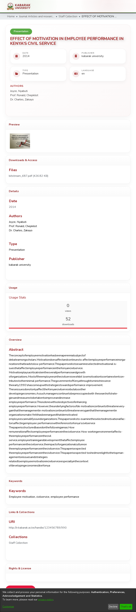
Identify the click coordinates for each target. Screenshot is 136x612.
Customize (8, 606)
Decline (113, 606)
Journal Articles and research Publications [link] (36, 16)
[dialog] (68, 600)
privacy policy (45, 599)
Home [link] (11, 16)
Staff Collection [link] (68, 16)
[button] (18, 543)
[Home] (20, 6)
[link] (28, 176)
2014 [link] (12, 207)
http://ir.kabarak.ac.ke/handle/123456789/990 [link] (38, 528)
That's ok (126, 606)
